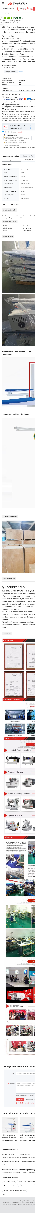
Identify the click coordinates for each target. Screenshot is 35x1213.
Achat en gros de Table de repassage (14, 1190)
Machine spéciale (25, 1154)
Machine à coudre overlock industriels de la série (11, 1158)
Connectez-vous (8, 147)
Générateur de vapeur (27, 1186)
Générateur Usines (9, 1181)
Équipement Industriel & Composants (17, 14)
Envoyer (20, 1100)
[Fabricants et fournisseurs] (17, 3)
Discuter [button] (20, 71)
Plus (3, 1194)
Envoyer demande (10, 72)
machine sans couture (8, 1154)
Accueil (4, 14)
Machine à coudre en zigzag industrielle (11, 1161)
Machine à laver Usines (10, 1186)
